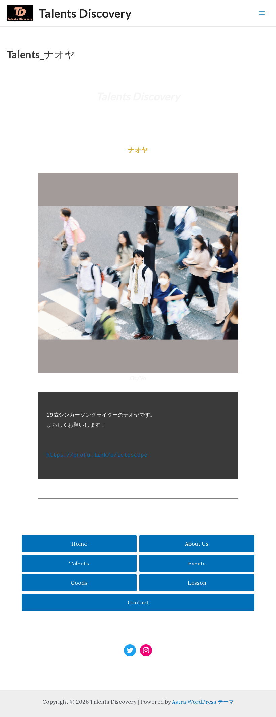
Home (79, 543)
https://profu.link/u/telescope (96, 455)
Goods (79, 582)
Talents (79, 563)
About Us (197, 543)
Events (197, 563)
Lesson (197, 582)
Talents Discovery (85, 13)
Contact (138, 602)
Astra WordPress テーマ (203, 701)
